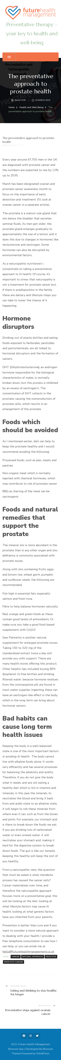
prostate (51, 956)
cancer (16, 956)
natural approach (32, 956)
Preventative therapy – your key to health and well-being (32, 33)
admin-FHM (20, 100)
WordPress (42, 1053)
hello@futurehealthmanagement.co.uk (28, 952)
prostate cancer (13, 962)
